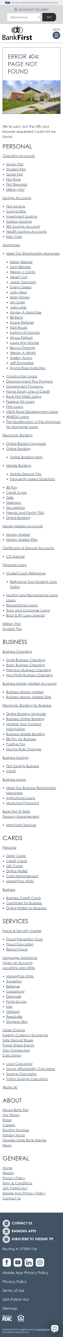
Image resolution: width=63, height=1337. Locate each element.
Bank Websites (44, 1329)
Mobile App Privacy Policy (24, 1193)
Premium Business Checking (28, 670)
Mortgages (11, 245)
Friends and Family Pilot (25, 513)
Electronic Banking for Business (27, 705)
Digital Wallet (17, 871)
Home (7, 1168)
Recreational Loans (22, 605)
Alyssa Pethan (21, 338)
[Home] (17, 33)
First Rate (13, 179)
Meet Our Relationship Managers (33, 253)
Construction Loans (21, 376)
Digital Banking (18, 518)
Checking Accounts (19, 156)
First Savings (15, 206)
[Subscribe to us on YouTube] (19, 1264)
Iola (9, 1007)
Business (9, 890)
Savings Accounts (17, 198)
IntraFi (11, 771)
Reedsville (14, 1017)
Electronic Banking (17, 435)
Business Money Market (25, 692)
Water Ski (10, 1087)
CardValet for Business (24, 903)
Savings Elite (16, 211)
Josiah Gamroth (23, 282)
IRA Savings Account (23, 227)
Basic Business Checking (25, 665)
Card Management (22, 876)
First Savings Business (22, 766)
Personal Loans (15, 565)
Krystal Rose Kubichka (27, 368)
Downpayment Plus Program (29, 381)
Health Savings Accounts (26, 232)
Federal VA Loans (20, 402)
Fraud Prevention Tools (24, 939)
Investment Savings (21, 216)
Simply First (15, 164)
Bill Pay (11, 487)
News (7, 1145)
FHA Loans (14, 407)
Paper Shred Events (18, 1045)
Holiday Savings (19, 221)
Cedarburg (15, 991)
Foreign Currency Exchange (25, 1035)
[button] (55, 1329)
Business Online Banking (25, 719)
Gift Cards (14, 866)
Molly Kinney (20, 297)
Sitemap (10, 1308)
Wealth (8, 1173)
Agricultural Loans (20, 798)
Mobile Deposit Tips (25, 474)
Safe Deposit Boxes (18, 1040)
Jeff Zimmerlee (22, 363)
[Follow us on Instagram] (41, 1264)
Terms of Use (13, 1290)
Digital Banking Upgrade (26, 444)
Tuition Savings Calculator (27, 1079)
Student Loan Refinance (26, 573)
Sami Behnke (20, 267)
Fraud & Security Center (22, 931)
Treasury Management (21, 817)
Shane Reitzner (22, 322)
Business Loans (14, 779)
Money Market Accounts (23, 526)
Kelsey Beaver (21, 262)
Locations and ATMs (19, 968)
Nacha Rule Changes (23, 749)
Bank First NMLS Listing (23, 397)
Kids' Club (14, 237)
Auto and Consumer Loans (28, 610)
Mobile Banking (18, 466)
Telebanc (14, 503)
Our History (11, 1115)
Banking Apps (24, 1231)
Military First (15, 190)
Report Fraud (17, 949)
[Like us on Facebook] (8, 1264)
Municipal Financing (22, 803)
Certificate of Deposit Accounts (28, 548)
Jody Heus (18, 292)
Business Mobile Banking (25, 734)
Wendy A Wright (23, 353)
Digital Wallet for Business (26, 908)
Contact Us (12, 1198)
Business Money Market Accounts (30, 684)
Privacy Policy (14, 1178)
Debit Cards (16, 856)
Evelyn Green (21, 287)
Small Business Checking (25, 660)
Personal (9, 847)
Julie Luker (18, 307)
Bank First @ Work (16, 811)
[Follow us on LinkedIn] (30, 1264)
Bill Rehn (16, 317)
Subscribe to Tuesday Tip (32, 1239)
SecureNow (15, 508)
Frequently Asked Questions (32, 479)
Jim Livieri (17, 302)
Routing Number (16, 1130)
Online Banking (18, 449)
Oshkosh (13, 1012)
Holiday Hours (14, 1135)
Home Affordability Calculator (30, 1069)
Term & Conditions (17, 1183)
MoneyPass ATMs (20, 881)
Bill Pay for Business (21, 739)
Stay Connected (16, 1050)
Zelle (10, 498)
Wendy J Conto (22, 272)
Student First (16, 169)
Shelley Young (21, 358)
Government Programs (24, 386)
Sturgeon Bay (17, 1022)
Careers (9, 1125)
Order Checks (14, 1030)
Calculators (12, 1055)
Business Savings (15, 758)
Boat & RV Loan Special (25, 615)
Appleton (14, 981)
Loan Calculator (19, 1064)
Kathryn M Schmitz (25, 333)
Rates (7, 1120)
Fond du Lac (16, 1002)
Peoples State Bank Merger (25, 1140)
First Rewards (16, 184)
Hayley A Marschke (25, 312)
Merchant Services (21, 825)
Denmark (13, 996)
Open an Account (18, 963)
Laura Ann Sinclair (24, 343)
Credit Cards (16, 861)
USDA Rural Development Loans (32, 412)
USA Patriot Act (15, 1188)
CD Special (15, 556)
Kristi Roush (18, 328)
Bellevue (13, 986)
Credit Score (16, 492)
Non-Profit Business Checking (29, 675)
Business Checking (17, 652)
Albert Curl (18, 277)
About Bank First (16, 1110)
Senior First (14, 174)
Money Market (18, 535)
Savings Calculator (21, 1074)
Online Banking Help (26, 457)
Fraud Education (19, 944)
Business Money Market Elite (28, 697)
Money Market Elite (21, 540)
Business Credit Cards (23, 898)
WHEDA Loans (17, 417)
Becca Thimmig (22, 348)
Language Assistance (20, 958)
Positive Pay (16, 744)
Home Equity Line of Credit (28, 392)
